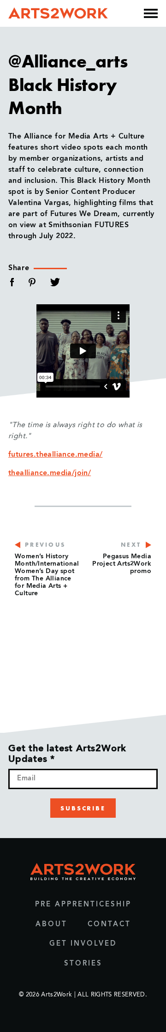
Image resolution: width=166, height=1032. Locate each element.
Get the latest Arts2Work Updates (67, 754)
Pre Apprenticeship (83, 904)
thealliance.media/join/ (49, 473)
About (51, 924)
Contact (109, 924)
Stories (83, 963)
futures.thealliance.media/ (55, 455)
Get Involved (83, 944)
